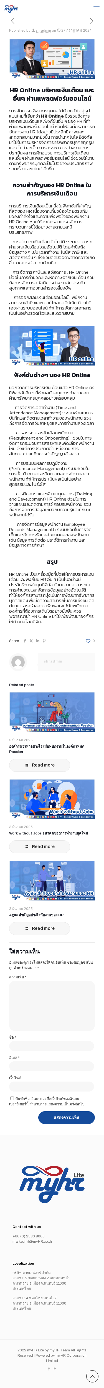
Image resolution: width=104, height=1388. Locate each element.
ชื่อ (12, 1037)
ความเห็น (17, 977)
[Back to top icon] (92, 1376)
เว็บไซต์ (15, 1078)
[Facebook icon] (49, 1368)
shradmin (43, 30)
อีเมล (14, 1058)
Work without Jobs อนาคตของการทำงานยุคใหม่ (48, 833)
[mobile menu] (96, 8)
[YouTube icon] (55, 1368)
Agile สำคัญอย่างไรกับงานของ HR (36, 915)
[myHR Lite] (11, 8)
